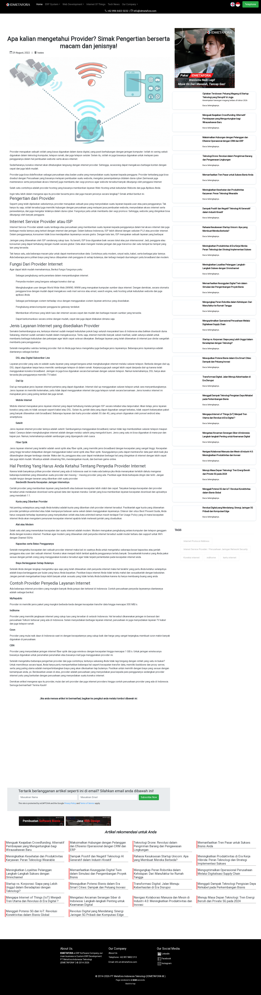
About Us (113, 953)
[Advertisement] (88, 752)
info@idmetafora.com (144, 10)
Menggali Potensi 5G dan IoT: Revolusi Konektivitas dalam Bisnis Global (31, 913)
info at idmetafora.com (126, 962)
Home (40, 4)
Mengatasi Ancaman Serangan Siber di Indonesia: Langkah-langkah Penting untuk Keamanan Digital (226, 435)
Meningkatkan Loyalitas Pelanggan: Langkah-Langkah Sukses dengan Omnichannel (224, 266)
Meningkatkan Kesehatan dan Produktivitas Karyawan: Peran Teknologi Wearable (223, 192)
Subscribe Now (149, 797)
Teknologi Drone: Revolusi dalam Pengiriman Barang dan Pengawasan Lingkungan (227, 158)
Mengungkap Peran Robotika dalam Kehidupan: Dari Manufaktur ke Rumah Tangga (227, 304)
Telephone (250, 4)
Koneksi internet (192, 557)
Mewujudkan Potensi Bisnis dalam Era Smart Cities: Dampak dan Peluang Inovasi (227, 360)
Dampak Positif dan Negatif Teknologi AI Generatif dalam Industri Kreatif (97, 858)
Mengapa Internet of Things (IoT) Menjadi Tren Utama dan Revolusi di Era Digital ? (225, 416)
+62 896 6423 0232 (118, 10)
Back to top (130, 983)
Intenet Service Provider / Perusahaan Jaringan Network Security (216, 549)
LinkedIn (166, 953)
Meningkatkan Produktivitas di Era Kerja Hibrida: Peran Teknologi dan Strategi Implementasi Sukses (227, 248)
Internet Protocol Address (196, 541)
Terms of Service (87, 803)
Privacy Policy (70, 803)
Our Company (129, 4)
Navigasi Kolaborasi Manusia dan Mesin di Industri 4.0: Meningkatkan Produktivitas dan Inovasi (228, 453)
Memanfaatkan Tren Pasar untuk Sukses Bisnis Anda (228, 175)
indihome (211, 557)
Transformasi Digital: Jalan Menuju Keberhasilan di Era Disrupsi (156, 885)
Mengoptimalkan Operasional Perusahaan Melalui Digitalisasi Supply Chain (225, 871)
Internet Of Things (95, 4)
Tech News (114, 4)
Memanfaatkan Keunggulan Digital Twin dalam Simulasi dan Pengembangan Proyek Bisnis (225, 285)
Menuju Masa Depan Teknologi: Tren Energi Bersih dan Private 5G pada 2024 (226, 472)
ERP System (51, 4)
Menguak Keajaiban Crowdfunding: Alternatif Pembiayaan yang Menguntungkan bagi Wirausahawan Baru (224, 118)
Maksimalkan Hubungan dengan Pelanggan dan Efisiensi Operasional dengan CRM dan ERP (225, 139)
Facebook (166, 958)
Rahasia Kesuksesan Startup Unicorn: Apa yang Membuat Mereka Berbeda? (225, 229)
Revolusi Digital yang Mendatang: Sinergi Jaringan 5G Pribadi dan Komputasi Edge (228, 509)
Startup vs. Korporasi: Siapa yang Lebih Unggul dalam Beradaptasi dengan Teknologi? (228, 341)
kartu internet (229, 557)
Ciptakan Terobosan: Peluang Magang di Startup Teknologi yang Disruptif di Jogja (226, 95)
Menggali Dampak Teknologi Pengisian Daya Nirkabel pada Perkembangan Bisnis (228, 397)
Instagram (167, 963)
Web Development (72, 4)
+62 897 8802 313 (128, 957)
